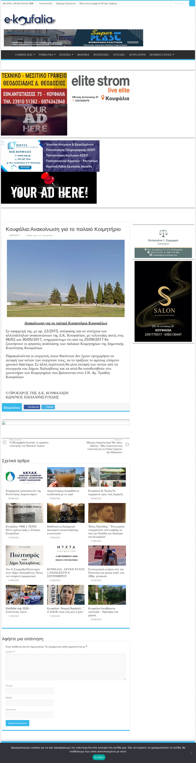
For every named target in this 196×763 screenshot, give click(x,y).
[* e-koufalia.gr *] (30, 19)
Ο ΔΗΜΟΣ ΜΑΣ (23, 54)
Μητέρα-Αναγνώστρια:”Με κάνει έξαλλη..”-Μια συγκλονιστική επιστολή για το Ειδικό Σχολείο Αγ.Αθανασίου (104, 446)
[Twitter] (162, 3)
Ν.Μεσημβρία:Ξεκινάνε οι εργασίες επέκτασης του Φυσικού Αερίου (29, 442)
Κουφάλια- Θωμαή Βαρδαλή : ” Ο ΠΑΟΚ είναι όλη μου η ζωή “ (65, 610)
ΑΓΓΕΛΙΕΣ (119, 54)
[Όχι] (191, 753)
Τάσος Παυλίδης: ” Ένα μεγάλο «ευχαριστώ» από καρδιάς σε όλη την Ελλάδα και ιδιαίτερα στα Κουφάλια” (106, 532)
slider (29, 235)
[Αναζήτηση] (192, 3)
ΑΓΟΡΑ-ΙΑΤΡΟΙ (137, 54)
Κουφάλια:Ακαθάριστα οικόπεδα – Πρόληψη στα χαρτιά (103, 612)
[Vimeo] (169, 3)
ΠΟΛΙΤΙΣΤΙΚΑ (101, 54)
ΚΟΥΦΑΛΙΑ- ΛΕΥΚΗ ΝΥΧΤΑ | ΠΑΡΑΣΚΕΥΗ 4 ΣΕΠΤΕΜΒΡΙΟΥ (66, 573)
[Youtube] (165, 3)
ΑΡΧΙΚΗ (8, 54)
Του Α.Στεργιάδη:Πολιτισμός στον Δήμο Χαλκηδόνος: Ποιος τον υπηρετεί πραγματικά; (24, 573)
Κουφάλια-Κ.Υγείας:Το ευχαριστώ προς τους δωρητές (105, 492)
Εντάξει (99, 757)
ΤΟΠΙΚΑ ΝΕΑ (45, 54)
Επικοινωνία (45, 3)
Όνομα (9, 685)
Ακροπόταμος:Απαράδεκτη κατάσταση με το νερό (63, 492)
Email (8, 697)
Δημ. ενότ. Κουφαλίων (43, 235)
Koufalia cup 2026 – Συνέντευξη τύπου (18, 610)
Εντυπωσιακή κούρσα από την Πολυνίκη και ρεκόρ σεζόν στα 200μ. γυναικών (106, 573)
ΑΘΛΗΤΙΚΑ (83, 54)
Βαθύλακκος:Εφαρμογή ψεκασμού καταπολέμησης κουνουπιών (62, 530)
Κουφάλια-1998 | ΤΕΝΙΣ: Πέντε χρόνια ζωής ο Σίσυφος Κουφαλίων (23, 530)
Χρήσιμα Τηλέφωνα (66, 3)
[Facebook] (158, 3)
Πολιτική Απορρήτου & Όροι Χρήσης (98, 3)
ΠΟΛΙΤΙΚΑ (65, 54)
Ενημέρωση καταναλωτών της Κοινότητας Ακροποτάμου (23, 492)
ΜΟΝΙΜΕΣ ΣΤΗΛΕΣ (161, 54)
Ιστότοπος (11, 709)
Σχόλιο (10, 651)
